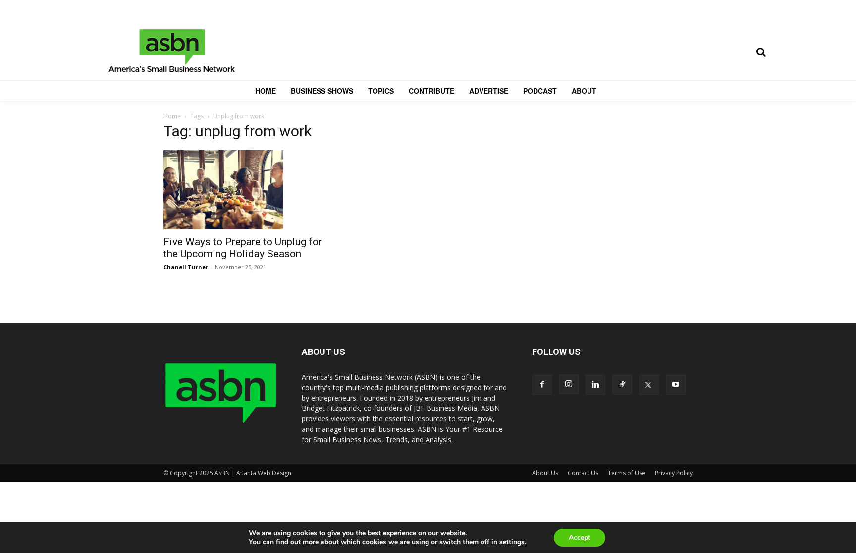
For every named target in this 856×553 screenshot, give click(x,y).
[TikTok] (622, 385)
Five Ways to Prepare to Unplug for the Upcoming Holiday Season (242, 248)
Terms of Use (626, 473)
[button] (761, 52)
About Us (545, 473)
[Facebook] (542, 385)
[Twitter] (649, 385)
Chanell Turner (185, 267)
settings (512, 542)
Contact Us (583, 473)
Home (172, 116)
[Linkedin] (595, 385)
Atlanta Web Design (263, 473)
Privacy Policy (674, 473)
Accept (579, 537)
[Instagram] (569, 384)
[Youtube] (676, 385)
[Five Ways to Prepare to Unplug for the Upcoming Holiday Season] (243, 189)
